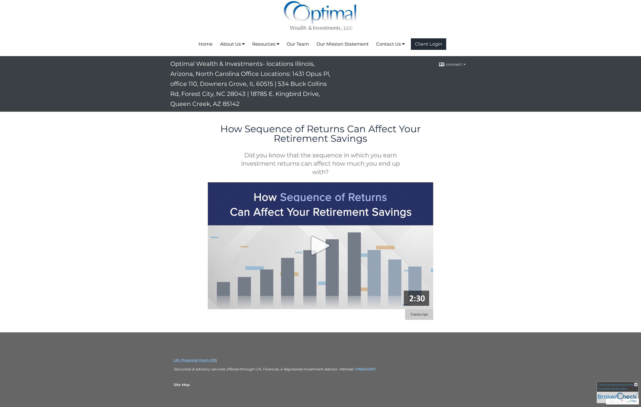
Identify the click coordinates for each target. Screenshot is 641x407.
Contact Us (388, 44)
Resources (263, 44)
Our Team (298, 44)
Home (206, 44)
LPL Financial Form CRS (195, 360)
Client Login (428, 44)
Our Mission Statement (342, 44)
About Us (230, 44)
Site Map (182, 384)
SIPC (371, 369)
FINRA (360, 369)
